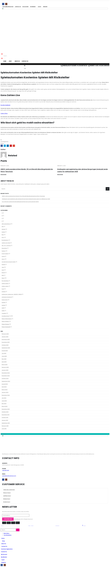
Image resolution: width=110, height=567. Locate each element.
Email (14, 146)
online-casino (5, 286)
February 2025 (5, 367)
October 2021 (5, 417)
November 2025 (6, 342)
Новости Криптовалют (7, 318)
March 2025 (4, 364)
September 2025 (6, 347)
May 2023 (4, 403)
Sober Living (5, 299)
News (3, 278)
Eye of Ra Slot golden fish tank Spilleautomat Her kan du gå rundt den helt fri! (20, 201)
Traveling (4, 313)
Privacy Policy (7, 492)
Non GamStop (5, 280)
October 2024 (5, 378)
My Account (26, 6)
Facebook (2, 146)
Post (3, 289)
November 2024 (6, 375)
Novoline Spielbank (5, 105)
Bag (3, 234)
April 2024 (4, 386)
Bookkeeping (5, 240)
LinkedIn (8, 146)
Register (45, 6)
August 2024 (5, 384)
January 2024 (5, 392)
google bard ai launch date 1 (9, 262)
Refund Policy (6, 498)
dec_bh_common (6, 245)
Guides (3, 264)
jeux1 (3, 270)
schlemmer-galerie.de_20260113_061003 (12, 294)
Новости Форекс (5, 321)
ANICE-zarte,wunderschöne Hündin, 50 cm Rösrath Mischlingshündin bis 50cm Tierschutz (23, 196)
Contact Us (18, 6)
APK (3, 226)
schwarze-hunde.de (7, 297)
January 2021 (5, 420)
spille (3, 308)
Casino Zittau (4, 113)
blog (3, 237)
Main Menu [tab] (6, 533)
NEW (3, 275)
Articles (3, 229)
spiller (3, 310)
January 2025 (5, 370)
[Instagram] (6, 4)
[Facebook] (3, 4)
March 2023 (4, 406)
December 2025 (6, 339)
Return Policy (6, 502)
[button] (1, 527)
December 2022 (6, 409)
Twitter (5, 146)
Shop (10, 61)
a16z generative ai (6, 224)
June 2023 (4, 400)
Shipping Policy (7, 495)
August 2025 (5, 350)
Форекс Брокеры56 (6, 327)
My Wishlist (33, 6)
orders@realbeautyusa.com (9, 475)
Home (4, 61)
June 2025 (4, 356)
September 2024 (6, 381)
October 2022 (5, 412)
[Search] (21, 56)
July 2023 (4, 398)
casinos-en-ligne (6, 243)
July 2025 (4, 353)
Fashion (3, 251)
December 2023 (6, 395)
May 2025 (4, 359)
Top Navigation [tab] (7, 535)
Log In (39, 6)
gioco (3, 259)
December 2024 (6, 373)
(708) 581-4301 (5, 470)
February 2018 (5, 426)
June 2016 (4, 428)
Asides (3, 232)
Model (3, 272)
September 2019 (6, 423)
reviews (4, 291)
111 (2, 215)
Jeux (3, 267)
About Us (17, 61)
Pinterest (11, 146)
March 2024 (4, 389)
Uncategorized (5, 316)
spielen (3, 305)
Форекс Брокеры (5, 324)
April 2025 (4, 361)
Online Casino (5, 283)
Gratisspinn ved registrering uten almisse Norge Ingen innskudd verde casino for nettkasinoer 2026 (26, 199)
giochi (3, 256)
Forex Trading (5, 253)
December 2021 (5, 414)
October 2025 (5, 345)
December (4, 248)
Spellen (3, 302)
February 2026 (5, 334)
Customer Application (7, 6)
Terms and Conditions (9, 489)
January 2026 (5, 336)
